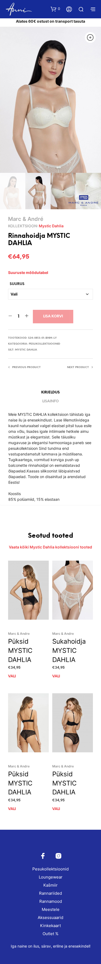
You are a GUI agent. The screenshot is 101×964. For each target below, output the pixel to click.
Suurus (17, 284)
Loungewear (50, 877)
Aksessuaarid (50, 917)
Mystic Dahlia (51, 226)
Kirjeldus (50, 392)
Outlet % (50, 933)
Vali (12, 676)
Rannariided (50, 893)
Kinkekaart (50, 925)
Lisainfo (50, 401)
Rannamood (50, 901)
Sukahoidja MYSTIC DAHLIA (69, 650)
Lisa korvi (53, 316)
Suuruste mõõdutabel (28, 272)
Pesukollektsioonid (44, 343)
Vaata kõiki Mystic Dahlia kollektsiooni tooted (50, 547)
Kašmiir (50, 885)
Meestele (51, 909)
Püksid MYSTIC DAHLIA (20, 650)
